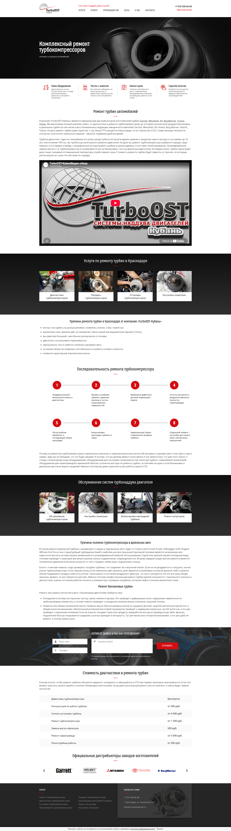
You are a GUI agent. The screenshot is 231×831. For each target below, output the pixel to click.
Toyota (180, 120)
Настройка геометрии (88, 807)
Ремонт (94, 10)
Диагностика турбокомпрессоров (54, 800)
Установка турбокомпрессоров (53, 804)
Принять (160, 829)
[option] (115, 48)
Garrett (143, 120)
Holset (42, 124)
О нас (137, 10)
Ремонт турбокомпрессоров (52, 797)
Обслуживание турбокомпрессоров (55, 807)
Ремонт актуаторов (87, 804)
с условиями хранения (129, 656)
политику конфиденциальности (142, 829)
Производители (111, 10)
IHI (161, 120)
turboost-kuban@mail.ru (135, 807)
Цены (126, 10)
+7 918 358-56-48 (183, 6)
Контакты (150, 10)
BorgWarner (170, 120)
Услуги (81, 10)
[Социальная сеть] (126, 812)
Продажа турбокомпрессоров (91, 797)
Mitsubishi (154, 120)
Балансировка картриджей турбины (95, 800)
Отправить (167, 645)
